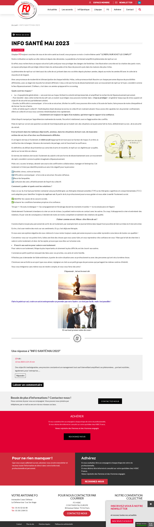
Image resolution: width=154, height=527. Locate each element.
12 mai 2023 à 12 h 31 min (25, 362)
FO (108, 9)
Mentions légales (44, 524)
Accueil (14, 25)
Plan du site (30, 524)
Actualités (52, 9)
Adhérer (117, 9)
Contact (130, 9)
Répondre (20, 375)
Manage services (141, 523)
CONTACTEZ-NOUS (110, 401)
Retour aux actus (22, 34)
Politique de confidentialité (64, 524)
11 (151, 524)
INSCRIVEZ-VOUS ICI (122, 521)
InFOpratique (83, 9)
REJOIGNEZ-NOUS (77, 436)
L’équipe (98, 9)
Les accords (67, 9)
